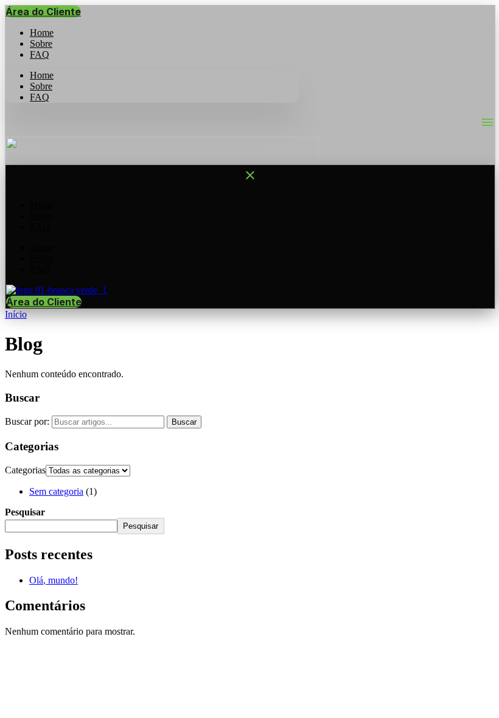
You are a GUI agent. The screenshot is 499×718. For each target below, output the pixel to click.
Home (42, 75)
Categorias (25, 470)
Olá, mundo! (53, 580)
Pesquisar (25, 512)
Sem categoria (56, 491)
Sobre (41, 86)
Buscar (184, 422)
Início (16, 314)
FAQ (39, 54)
